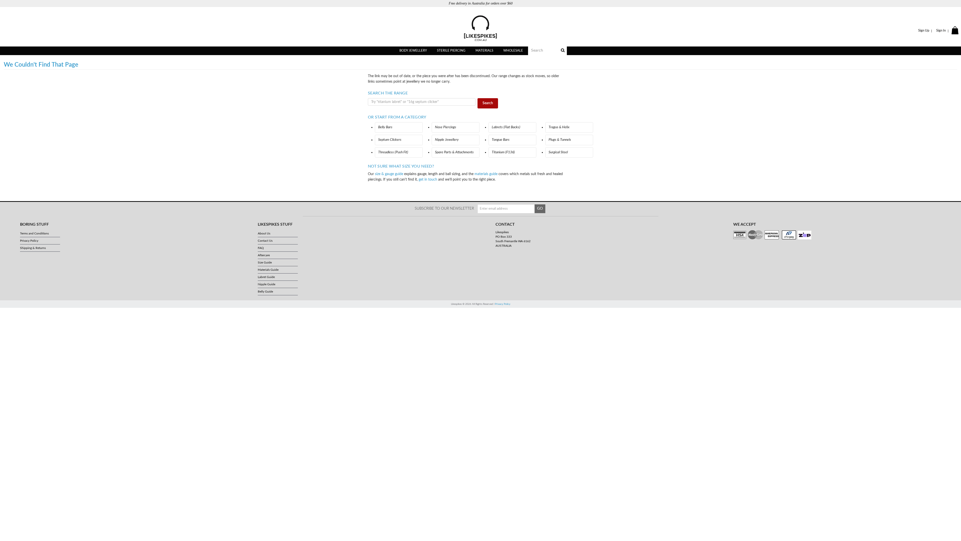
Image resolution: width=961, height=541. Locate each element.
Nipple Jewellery (447, 140)
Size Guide (265, 262)
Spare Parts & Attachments (454, 152)
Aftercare (264, 255)
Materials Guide (268, 269)
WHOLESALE (513, 50)
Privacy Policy (29, 240)
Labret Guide (266, 277)
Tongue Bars (501, 140)
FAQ (261, 247)
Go (540, 208)
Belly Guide (265, 291)
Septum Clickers (389, 140)
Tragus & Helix (559, 127)
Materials (484, 50)
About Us (264, 233)
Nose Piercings (445, 127)
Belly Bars (385, 127)
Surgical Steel (558, 152)
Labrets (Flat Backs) (506, 127)
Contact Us (265, 240)
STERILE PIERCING (451, 50)
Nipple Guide (266, 284)
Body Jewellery (413, 50)
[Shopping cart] (955, 30)
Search (488, 103)
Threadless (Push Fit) (393, 152)
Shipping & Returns (33, 247)
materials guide (486, 174)
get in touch (428, 179)
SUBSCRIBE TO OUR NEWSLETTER (444, 208)
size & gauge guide (389, 174)
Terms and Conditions (34, 233)
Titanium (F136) (503, 152)
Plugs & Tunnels (560, 140)
